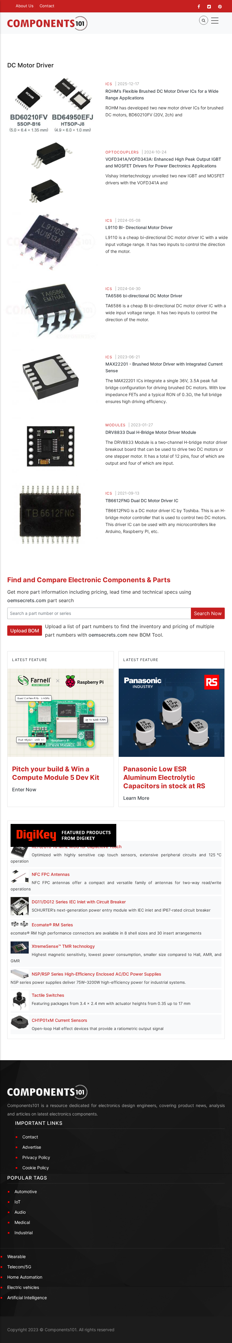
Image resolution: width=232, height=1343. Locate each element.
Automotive (25, 1191)
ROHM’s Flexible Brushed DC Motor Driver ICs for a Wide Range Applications (161, 94)
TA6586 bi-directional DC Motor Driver (143, 295)
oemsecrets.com (26, 600)
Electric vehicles (23, 1287)
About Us (25, 5)
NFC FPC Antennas (51, 874)
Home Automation (24, 1277)
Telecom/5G (19, 1266)
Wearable (16, 1256)
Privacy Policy (36, 1157)
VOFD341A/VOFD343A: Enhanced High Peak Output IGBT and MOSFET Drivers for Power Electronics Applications (163, 162)
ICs (108, 84)
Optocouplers (122, 152)
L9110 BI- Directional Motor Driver (138, 227)
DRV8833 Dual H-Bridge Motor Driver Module (150, 432)
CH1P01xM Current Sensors (59, 1020)
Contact (47, 5)
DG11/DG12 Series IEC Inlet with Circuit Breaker (79, 901)
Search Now (208, 613)
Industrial (23, 1232)
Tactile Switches (48, 995)
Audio (20, 1212)
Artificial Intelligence (27, 1297)
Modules (115, 425)
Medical (22, 1222)
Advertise (31, 1147)
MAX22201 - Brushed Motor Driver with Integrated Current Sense (164, 367)
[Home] (47, 23)
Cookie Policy (35, 1167)
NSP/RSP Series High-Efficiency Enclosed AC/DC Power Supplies (96, 974)
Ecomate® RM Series (52, 924)
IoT (17, 1201)
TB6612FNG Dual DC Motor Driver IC (141, 500)
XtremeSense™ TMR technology (63, 946)
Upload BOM (24, 631)
